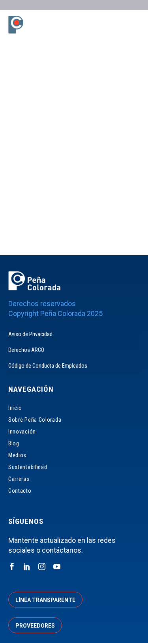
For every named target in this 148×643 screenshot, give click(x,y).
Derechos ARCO (26, 350)
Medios (17, 455)
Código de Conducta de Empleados (47, 366)
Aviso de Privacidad (30, 334)
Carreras (19, 479)
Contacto (20, 491)
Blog (13, 443)
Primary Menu (133, 26)
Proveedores (35, 625)
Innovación (22, 431)
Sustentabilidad (27, 467)
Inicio (15, 408)
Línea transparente (45, 600)
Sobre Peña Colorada (34, 420)
